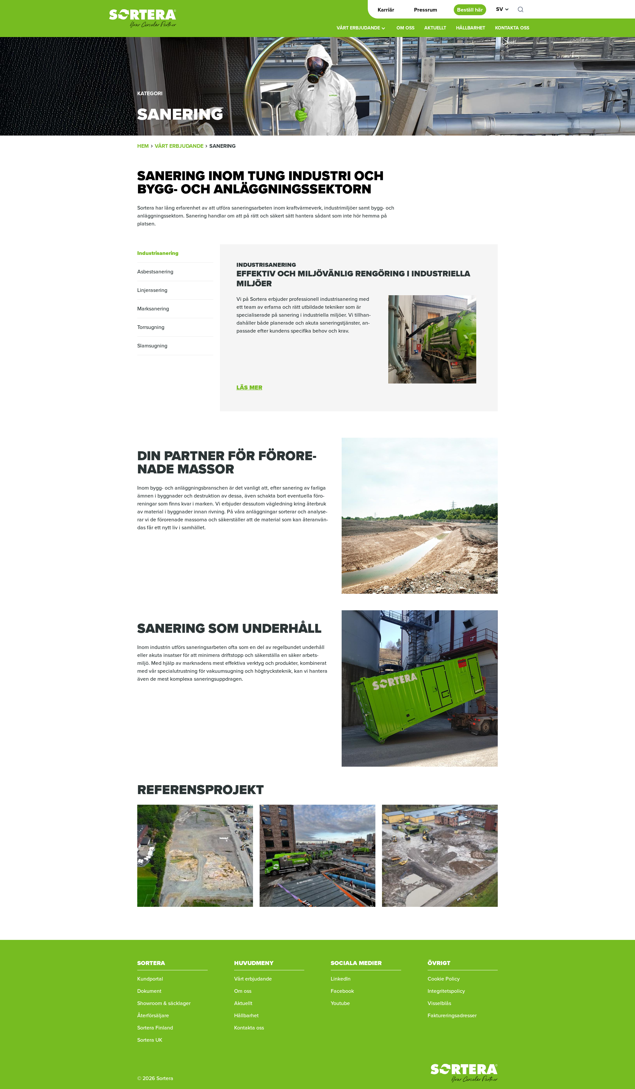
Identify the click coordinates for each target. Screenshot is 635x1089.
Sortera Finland (155, 1027)
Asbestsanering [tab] (155, 271)
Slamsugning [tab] (152, 345)
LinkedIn (341, 979)
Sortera (142, 18)
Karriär (386, 10)
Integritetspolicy (446, 991)
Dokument (149, 991)
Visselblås (439, 1003)
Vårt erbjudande (358, 27)
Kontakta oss (512, 27)
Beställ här (470, 10)
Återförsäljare (153, 1015)
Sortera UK (149, 1040)
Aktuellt (435, 27)
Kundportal (150, 979)
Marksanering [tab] (153, 308)
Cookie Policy (444, 979)
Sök (524, 9)
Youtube (340, 1003)
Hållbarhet (470, 27)
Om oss (405, 27)
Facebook (342, 991)
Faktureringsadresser (452, 1015)
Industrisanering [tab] (158, 253)
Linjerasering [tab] (152, 290)
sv (499, 9)
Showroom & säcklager (163, 1003)
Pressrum (425, 10)
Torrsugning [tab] (150, 327)
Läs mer (249, 387)
